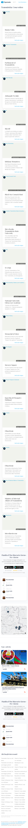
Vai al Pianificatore (22, 2)
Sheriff (7, 129)
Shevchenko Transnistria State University (12, 231)
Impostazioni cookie (4, 824)
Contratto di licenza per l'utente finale (8, 822)
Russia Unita (9, 30)
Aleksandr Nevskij (11, 96)
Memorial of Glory (12, 334)
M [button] (16, 627)
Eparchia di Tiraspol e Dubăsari (13, 399)
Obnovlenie (9, 431)
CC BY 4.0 (23, 25)
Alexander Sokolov (15, 157)
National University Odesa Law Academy (12, 302)
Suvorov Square (11, 365)
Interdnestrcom (11, 533)
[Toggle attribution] (25, 633)
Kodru (18, 426)
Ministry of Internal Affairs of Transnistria (13, 500)
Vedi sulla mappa (18, 40)
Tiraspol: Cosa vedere (20, 793)
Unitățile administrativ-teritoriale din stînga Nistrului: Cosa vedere (20, 797)
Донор (18, 124)
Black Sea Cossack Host (14, 194)
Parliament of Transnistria (10, 64)
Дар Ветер (17, 91)
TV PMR (8, 268)
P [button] (19, 627)
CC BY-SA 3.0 (22, 91)
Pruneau (18, 25)
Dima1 (18, 529)
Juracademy (16, 296)
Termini (24, 821)
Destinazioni (20, 821)
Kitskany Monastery (12, 162)
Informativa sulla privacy (20, 822)
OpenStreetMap (17, 633)
